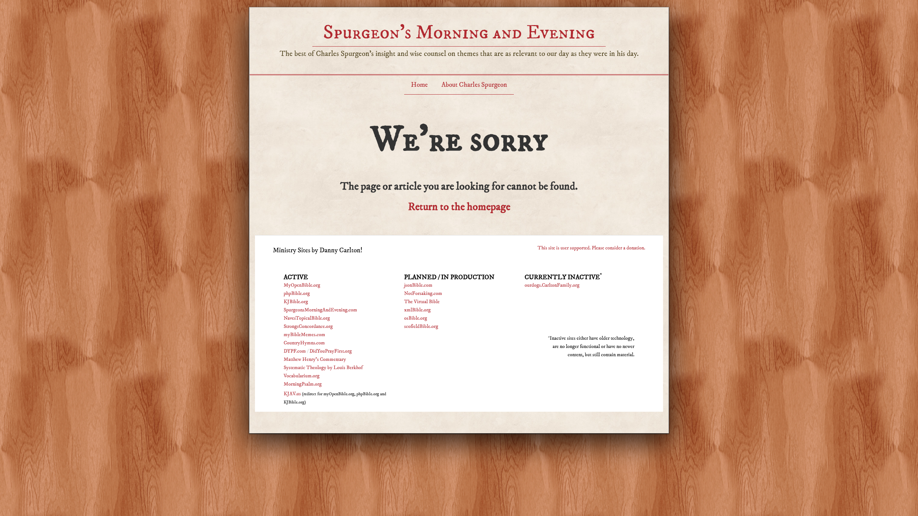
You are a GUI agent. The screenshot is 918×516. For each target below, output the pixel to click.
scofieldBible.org (421, 326)
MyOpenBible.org (302, 285)
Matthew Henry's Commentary (315, 359)
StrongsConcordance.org (308, 326)
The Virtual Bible (422, 301)
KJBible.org (296, 301)
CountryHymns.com (304, 343)
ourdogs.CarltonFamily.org (552, 285)
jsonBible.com (418, 285)
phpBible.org (297, 293)
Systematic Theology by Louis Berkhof (323, 367)
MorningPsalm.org (303, 384)
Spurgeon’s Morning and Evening (459, 32)
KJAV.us (292, 394)
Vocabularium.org (302, 376)
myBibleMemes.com (304, 334)
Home (419, 85)
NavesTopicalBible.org (307, 318)
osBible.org (415, 318)
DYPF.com (295, 351)
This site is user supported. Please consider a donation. (591, 248)
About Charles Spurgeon (474, 85)
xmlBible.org (417, 310)
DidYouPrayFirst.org (330, 351)
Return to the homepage (459, 207)
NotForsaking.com (423, 293)
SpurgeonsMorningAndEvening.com (320, 310)
